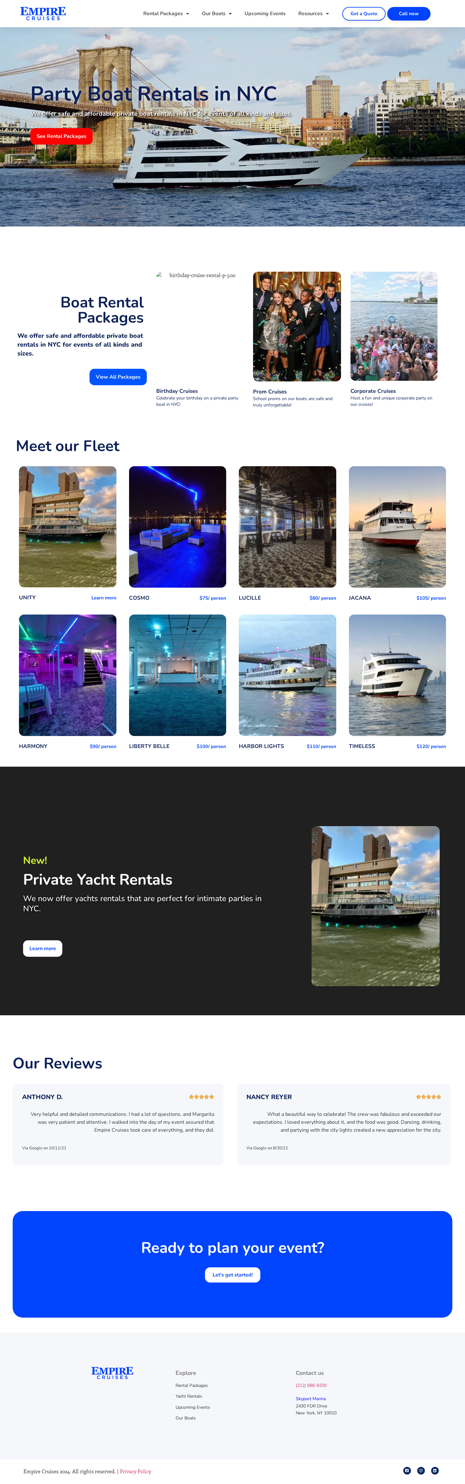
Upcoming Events (265, 13)
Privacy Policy (135, 1471)
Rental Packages (163, 13)
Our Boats (214, 13)
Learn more (103, 598)
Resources (310, 13)
